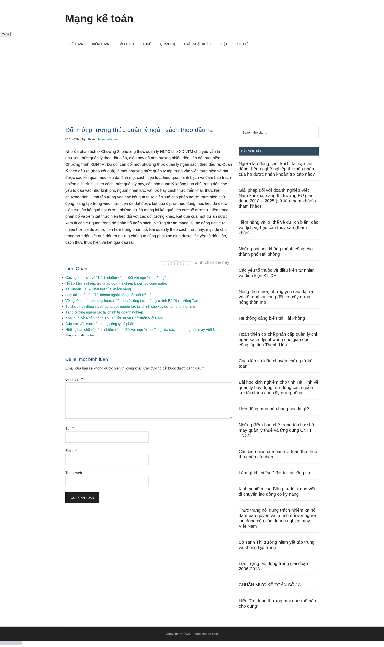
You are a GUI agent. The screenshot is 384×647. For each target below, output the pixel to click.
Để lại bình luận (108, 139)
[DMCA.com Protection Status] (11, 644)
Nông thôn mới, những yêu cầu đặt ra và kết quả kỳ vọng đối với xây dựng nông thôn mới (276, 297)
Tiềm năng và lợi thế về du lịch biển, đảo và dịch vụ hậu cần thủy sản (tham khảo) (278, 227)
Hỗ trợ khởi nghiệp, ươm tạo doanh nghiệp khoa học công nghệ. (116, 283)
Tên (69, 428)
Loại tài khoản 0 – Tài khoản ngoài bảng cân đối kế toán (109, 295)
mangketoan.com (206, 633)
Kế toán (91, 335)
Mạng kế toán (99, 18)
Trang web (73, 473)
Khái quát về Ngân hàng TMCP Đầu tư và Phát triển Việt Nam (114, 318)
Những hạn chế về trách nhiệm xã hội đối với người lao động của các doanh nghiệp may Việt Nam (142, 329)
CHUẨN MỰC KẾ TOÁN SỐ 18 (270, 584)
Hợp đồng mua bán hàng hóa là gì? (274, 408)
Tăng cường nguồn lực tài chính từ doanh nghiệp (104, 312)
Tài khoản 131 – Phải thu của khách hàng (98, 289)
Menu (5, 34)
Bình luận (74, 379)
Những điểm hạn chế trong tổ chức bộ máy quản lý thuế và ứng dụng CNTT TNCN (276, 430)
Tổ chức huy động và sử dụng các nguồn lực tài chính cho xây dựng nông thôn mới (130, 306)
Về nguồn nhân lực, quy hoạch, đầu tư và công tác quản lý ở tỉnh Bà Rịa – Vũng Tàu (131, 301)
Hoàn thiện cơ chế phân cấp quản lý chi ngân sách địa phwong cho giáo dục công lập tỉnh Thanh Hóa (278, 339)
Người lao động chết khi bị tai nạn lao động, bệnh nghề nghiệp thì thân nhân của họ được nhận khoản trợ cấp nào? (277, 169)
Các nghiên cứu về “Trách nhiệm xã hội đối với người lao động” (115, 278)
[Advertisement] (192, 85)
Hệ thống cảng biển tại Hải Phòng (272, 318)
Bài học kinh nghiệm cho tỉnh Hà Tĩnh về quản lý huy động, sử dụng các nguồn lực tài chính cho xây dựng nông (278, 387)
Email (71, 451)
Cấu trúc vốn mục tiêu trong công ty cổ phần (99, 324)
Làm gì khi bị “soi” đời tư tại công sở (274, 472)
